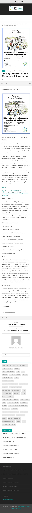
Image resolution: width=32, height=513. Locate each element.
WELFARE (4, 424)
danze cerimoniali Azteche (9, 384)
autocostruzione (7, 368)
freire (23, 393)
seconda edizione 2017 (8, 421)
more (30, 83)
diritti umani (23, 384)
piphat (4, 418)
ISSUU (3, 402)
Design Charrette (10, 312)
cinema (25, 374)
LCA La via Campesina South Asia (18, 405)
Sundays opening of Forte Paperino (16, 323)
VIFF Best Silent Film (8, 441)
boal (22, 371)
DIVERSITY (5, 387)
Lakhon (4, 405)
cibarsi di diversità (15, 374)
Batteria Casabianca (8, 371)
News (7, 24)
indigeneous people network (10, 399)
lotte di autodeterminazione (10, 412)
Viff (24, 421)
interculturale (25, 399)
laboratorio (23, 402)
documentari (6, 390)
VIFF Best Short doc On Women (11, 453)
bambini (16, 368)
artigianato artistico (8, 365)
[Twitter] (15, 1)
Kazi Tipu (10, 402)
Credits (19, 508)
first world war (6, 393)
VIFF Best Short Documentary (11, 445)
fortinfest (17, 393)
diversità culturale (15, 387)
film (24, 390)
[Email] (22, 1)
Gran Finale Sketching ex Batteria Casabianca (16, 329)
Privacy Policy (21, 506)
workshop (12, 424)
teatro (19, 421)
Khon (16, 402)
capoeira (4, 374)
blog (17, 371)
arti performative (22, 365)
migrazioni (24, 412)
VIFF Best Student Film (9, 457)
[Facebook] (12, 1)
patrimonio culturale (8, 415)
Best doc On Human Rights (10, 449)
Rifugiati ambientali (14, 418)
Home (3, 24)
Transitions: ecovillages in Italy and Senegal (15, 437)
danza (16, 377)
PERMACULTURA (21, 415)
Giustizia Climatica (7, 396)
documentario (16, 390)
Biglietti (4, 187)
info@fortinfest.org (19, 70)
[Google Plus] (19, 1)
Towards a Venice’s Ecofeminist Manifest (14, 433)
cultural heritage (7, 377)
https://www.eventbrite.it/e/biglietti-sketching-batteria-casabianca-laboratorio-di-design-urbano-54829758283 (15, 193)
